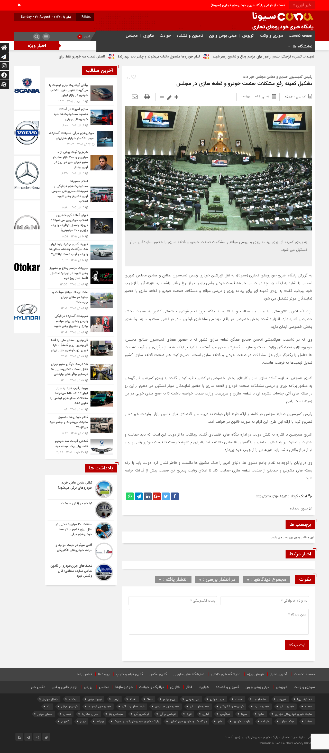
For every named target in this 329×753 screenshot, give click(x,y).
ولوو (220, 721)
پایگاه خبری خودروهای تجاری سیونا (136, 721)
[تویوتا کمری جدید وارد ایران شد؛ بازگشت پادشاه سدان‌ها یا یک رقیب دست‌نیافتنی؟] (81, 252)
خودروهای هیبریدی (167, 706)
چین (83, 721)
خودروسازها (124, 687)
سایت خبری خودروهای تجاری (293, 713)
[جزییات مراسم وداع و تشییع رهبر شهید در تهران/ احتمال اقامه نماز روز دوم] (81, 276)
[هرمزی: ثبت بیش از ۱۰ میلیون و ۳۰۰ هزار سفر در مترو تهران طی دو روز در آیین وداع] (81, 162)
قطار (189, 687)
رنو (48, 706)
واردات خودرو (241, 721)
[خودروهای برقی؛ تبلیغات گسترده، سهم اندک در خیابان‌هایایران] (81, 138)
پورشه (100, 721)
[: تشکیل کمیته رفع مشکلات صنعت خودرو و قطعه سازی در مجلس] (135, 97)
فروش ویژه (255, 674)
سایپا (261, 713)
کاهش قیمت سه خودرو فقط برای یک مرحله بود (113, 56)
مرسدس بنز (116, 713)
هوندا (308, 721)
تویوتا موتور (95, 699)
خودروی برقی (69, 706)
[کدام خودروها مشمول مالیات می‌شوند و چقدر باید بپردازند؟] (81, 425)
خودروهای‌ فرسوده (99, 706)
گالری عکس (158, 674)
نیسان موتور (45, 713)
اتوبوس (248, 35)
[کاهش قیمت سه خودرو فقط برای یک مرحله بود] (81, 446)
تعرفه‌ (133, 699)
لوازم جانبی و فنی (64, 687)
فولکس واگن (168, 713)
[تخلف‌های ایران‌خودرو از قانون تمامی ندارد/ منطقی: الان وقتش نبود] (81, 571)
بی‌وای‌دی (169, 699)
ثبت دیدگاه (297, 645)
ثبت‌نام (73, 699)
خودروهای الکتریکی (232, 706)
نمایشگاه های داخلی (226, 674)
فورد (189, 713)
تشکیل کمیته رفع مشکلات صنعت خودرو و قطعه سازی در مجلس (244, 84)
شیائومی (225, 713)
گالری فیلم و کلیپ (129, 674)
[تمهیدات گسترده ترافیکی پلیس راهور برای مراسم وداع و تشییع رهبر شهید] (81, 324)
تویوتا (116, 699)
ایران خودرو (217, 699)
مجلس (132, 35)
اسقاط (239, 699)
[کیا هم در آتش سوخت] (81, 510)
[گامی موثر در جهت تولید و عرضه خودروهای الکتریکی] (81, 551)
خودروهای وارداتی (133, 706)
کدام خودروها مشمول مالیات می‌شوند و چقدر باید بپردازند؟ (200, 56)
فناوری (148, 35)
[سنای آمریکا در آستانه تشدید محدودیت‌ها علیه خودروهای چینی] (81, 117)
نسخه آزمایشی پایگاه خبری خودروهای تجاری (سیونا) (248, 5)
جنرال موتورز (50, 699)
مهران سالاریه (90, 713)
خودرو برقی (287, 706)
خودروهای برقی (199, 706)
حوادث (165, 35)
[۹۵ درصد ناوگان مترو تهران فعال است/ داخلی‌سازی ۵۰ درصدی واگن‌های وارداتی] (81, 372)
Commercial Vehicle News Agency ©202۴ (286, 743)
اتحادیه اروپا (304, 699)
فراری (206, 713)
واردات (265, 721)
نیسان (67, 713)
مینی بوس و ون (222, 35)
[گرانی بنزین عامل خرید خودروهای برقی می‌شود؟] (81, 489)
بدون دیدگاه (299, 508)
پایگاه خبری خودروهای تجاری (188, 721)
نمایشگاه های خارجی (188, 674)
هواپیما (204, 687)
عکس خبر (38, 687)
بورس (88, 687)
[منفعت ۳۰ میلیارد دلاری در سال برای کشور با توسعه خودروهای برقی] (81, 530)
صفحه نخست (300, 35)
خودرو (308, 706)
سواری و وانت (271, 35)
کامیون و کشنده (190, 35)
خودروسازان (261, 706)
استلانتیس (260, 699)
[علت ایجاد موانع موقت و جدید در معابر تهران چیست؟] (81, 300)
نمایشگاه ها (302, 46)
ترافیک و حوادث (151, 687)
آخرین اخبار (278, 674)
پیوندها (103, 674)
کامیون (65, 721)
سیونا (244, 713)
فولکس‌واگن (141, 713)
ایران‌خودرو (192, 699)
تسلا (149, 699)
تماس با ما (84, 674)
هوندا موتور (287, 721)
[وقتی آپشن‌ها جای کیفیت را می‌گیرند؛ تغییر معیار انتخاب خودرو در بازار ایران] (81, 93)
